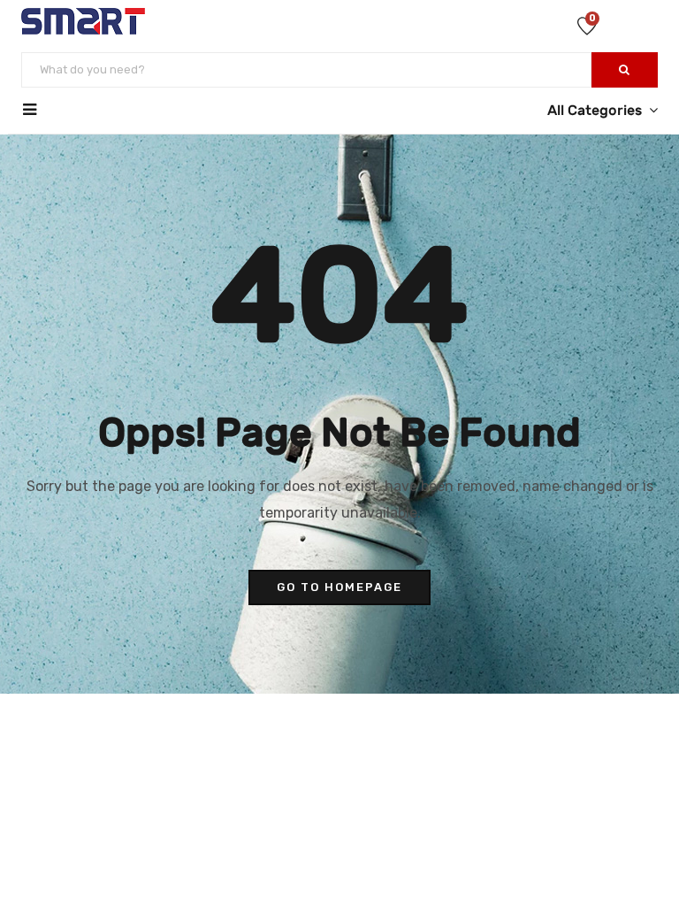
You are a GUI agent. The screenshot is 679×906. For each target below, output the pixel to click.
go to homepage (339, 587)
